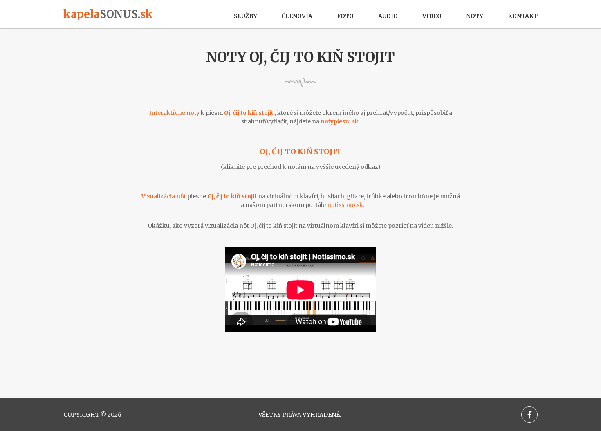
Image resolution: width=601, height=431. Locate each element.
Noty (474, 16)
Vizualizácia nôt (163, 196)
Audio (388, 16)
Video (432, 16)
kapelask (108, 14)
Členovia (297, 16)
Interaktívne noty (174, 113)
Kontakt (523, 16)
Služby (245, 16)
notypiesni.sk (340, 121)
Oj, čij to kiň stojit (300, 151)
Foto (345, 16)
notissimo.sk (345, 205)
